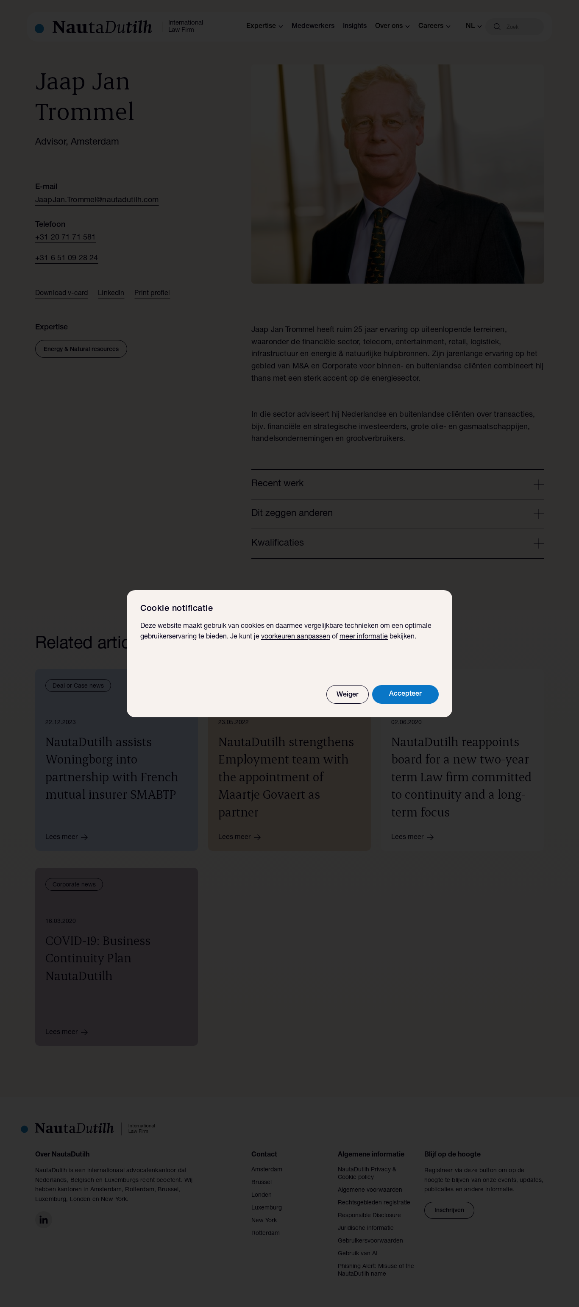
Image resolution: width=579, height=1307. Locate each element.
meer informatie (364, 637)
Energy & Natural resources (81, 350)
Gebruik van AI (358, 1254)
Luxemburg (266, 1208)
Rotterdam (265, 1234)
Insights (355, 26)
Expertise (261, 26)
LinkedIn (111, 293)
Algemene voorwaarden (370, 1190)
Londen (261, 1195)
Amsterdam (266, 1170)
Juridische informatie (366, 1229)
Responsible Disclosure (369, 1216)
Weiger (348, 695)
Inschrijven (449, 1211)
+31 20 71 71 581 (65, 238)
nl (470, 26)
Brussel (261, 1183)
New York (264, 1221)
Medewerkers (313, 26)
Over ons (389, 26)
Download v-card (61, 293)
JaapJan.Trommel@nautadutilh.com (97, 200)
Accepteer (405, 694)
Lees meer (61, 837)
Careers (430, 26)
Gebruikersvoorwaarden (370, 1241)
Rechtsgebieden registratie (374, 1203)
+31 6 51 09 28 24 (66, 258)
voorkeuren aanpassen (295, 637)
